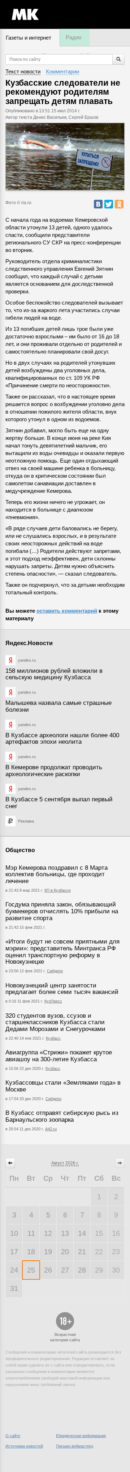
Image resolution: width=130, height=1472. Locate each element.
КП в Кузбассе (57, 890)
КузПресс (53, 1001)
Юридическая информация (81, 1435)
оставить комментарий (66, 611)
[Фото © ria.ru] (65, 156)
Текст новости (22, 71)
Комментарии (62, 71)
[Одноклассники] (119, 204)
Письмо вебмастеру (75, 1446)
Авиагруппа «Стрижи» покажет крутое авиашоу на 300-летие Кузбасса (58, 1056)
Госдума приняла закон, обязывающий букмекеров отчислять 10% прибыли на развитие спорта (61, 911)
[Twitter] (108, 204)
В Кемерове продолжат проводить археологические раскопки (53, 771)
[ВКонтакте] (98, 204)
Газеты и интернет (28, 38)
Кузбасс (53, 1038)
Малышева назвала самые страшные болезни (58, 706)
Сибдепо (55, 971)
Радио (73, 37)
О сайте (12, 1435)
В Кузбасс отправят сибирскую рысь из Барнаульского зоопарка (61, 1116)
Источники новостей (24, 1446)
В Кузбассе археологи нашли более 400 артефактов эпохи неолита (62, 739)
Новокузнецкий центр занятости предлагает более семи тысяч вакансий (61, 989)
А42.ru (51, 1129)
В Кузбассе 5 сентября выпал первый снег (59, 803)
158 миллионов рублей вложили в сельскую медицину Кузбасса (54, 674)
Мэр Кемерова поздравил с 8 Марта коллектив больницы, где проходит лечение (56, 874)
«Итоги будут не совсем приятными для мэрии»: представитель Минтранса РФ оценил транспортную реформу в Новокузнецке (62, 951)
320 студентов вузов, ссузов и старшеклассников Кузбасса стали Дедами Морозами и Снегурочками (55, 1022)
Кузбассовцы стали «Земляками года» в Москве (63, 1086)
